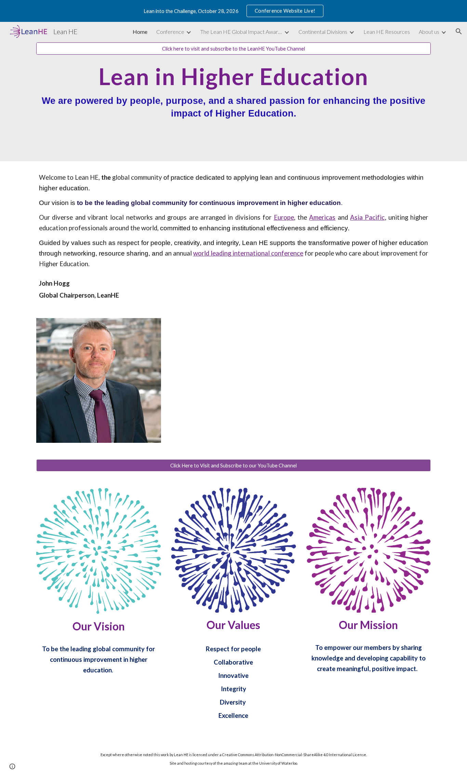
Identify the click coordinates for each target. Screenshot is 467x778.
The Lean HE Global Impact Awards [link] (241, 31)
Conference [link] (170, 31)
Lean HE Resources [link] (386, 31)
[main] (233, 98)
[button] (459, 31)
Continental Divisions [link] (322, 31)
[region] (233, 11)
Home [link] (140, 31)
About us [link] (429, 31)
